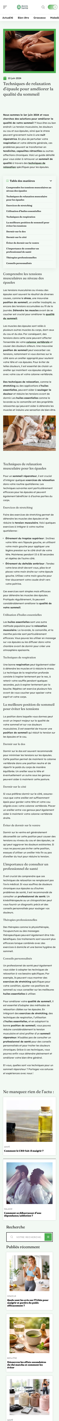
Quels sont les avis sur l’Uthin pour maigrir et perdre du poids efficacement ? (27, 1303)
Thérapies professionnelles (21, 257)
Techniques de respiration (20, 216)
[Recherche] (43, 7)
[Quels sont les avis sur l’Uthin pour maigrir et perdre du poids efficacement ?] (29, 1273)
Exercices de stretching (19, 205)
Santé (7, 1147)
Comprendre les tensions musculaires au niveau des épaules (28, 189)
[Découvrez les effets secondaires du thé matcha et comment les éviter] (29, 1335)
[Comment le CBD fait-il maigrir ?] (29, 1121)
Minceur (11, 1296)
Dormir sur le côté (16, 237)
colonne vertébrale (38, 342)
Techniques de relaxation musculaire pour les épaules (26, 198)
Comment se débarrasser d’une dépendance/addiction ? (22, 1214)
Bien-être (12, 1358)
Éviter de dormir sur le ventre (22, 242)
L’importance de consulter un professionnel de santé (22, 250)
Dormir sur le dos (16, 231)
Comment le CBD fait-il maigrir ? (24, 1150)
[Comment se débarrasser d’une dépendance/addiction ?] (29, 1183)
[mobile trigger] (5, 7)
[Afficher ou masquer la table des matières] (44, 181)
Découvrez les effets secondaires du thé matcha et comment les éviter (26, 1365)
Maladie (8, 1209)
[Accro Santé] (22, 7)
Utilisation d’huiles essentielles (23, 211)
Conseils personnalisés (19, 263)
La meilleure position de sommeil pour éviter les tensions (27, 224)
